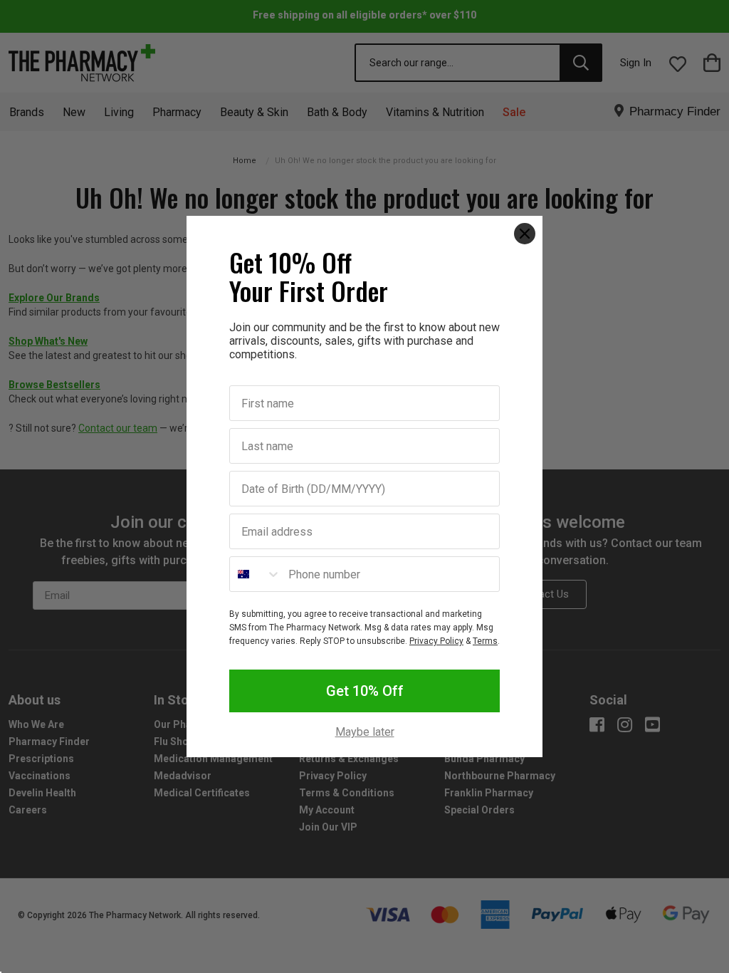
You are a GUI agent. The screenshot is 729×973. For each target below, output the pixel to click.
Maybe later (364, 732)
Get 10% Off (365, 690)
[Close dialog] (524, 233)
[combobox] (255, 574)
